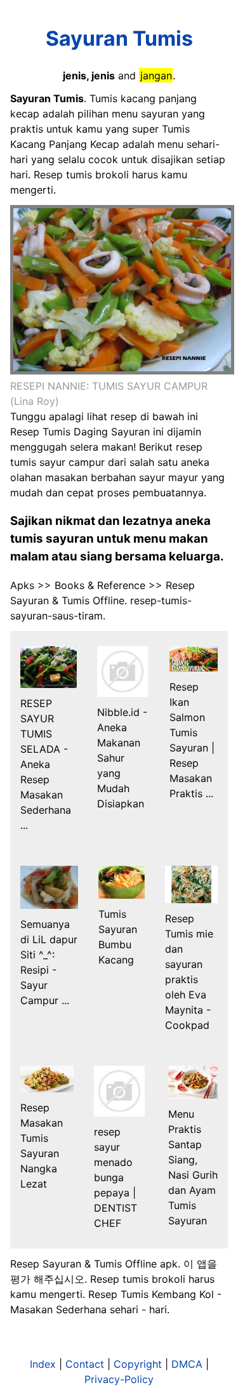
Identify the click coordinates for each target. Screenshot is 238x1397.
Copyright (138, 1364)
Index (43, 1364)
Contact (84, 1364)
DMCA (186, 1364)
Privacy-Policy (119, 1379)
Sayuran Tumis (119, 38)
